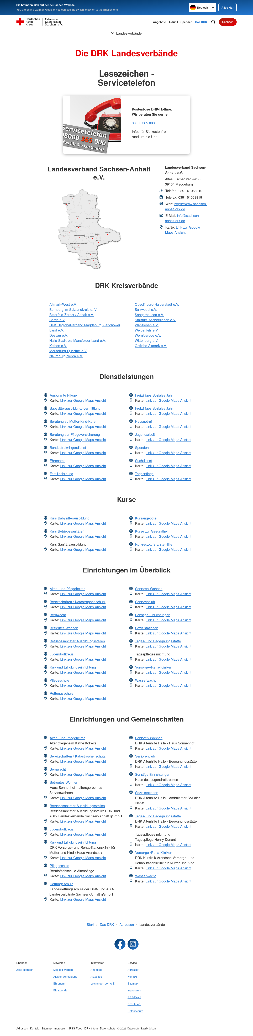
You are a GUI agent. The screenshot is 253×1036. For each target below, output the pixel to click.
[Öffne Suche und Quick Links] (213, 22)
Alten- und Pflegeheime (67, 588)
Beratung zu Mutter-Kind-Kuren (73, 421)
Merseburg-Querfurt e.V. (68, 350)
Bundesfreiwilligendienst (68, 447)
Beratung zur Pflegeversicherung (75, 434)
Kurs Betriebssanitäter (67, 531)
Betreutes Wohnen (64, 627)
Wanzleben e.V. (147, 324)
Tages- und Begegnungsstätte (158, 640)
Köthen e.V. (58, 345)
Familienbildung (61, 473)
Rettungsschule (61, 693)
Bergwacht (58, 614)
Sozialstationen (146, 627)
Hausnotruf (143, 421)
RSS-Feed (134, 997)
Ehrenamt (57, 460)
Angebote (159, 22)
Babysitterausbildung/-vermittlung (75, 408)
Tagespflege (144, 473)
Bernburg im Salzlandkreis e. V (73, 309)
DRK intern (134, 1004)
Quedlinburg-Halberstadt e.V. (157, 304)
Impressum (134, 990)
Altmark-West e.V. (63, 304)
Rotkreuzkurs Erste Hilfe (153, 544)
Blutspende (60, 990)
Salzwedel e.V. (146, 309)
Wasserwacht (145, 680)
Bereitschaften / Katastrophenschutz (78, 601)
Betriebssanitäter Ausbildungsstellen (77, 640)
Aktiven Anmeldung (65, 977)
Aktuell (173, 22)
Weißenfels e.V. (147, 330)
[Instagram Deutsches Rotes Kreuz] (133, 944)
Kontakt (132, 977)
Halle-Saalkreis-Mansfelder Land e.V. (77, 340)
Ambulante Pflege (63, 395)
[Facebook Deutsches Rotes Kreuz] (119, 944)
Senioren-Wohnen (148, 588)
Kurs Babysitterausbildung (69, 518)
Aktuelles (96, 977)
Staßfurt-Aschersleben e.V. (155, 319)
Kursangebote (145, 518)
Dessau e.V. (58, 335)
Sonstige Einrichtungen (152, 614)
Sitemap (133, 983)
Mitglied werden (63, 970)
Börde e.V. (57, 319)
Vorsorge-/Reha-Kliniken (153, 667)
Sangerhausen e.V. (149, 314)
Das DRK (201, 22)
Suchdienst (143, 460)
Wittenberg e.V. (146, 340)
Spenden (186, 22)
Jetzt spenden (24, 970)
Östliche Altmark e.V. (151, 345)
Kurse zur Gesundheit (151, 531)
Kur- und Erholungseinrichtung (73, 667)
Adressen (133, 970)
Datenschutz (135, 1011)
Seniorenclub (145, 601)
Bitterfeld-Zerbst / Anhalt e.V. (71, 314)
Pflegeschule (59, 680)
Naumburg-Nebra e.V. (66, 355)
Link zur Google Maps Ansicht (182, 230)
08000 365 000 (143, 122)
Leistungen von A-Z (102, 983)
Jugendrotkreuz (61, 653)
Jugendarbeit (145, 434)
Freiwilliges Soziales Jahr (154, 395)
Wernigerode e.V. (148, 335)
